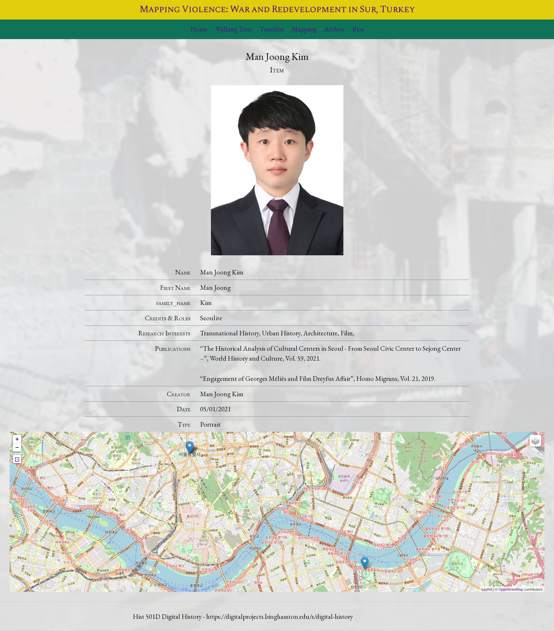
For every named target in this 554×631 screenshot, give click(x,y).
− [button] (17, 447)
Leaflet (487, 589)
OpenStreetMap (511, 589)
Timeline (272, 29)
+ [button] (17, 439)
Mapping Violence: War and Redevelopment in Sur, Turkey (277, 9)
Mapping (304, 29)
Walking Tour (233, 29)
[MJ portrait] (277, 169)
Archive (334, 29)
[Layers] (535, 441)
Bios (358, 29)
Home (198, 29)
